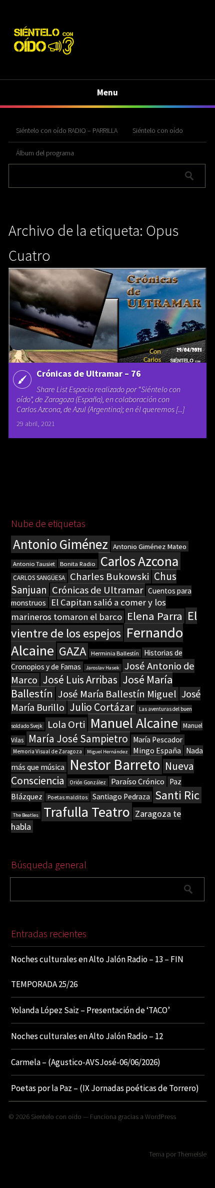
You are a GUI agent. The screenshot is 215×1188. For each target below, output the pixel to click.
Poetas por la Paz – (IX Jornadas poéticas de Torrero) (105, 1088)
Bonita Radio (78, 564)
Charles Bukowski (109, 576)
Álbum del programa (45, 152)
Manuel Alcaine (134, 723)
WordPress (160, 1116)
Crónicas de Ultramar (97, 590)
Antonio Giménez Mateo (149, 546)
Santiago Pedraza (121, 796)
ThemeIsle (192, 1154)
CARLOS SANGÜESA (39, 578)
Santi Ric (177, 795)
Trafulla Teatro (87, 812)
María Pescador (157, 739)
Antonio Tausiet (34, 564)
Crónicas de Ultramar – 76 (88, 373)
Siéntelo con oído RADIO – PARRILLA (67, 130)
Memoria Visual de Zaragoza (47, 751)
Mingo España (157, 750)
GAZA (72, 651)
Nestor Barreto (115, 764)
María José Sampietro (78, 738)
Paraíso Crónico (137, 781)
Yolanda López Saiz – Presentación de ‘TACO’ (90, 1010)
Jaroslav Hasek (103, 667)
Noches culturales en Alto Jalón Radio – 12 (87, 1036)
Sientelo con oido (56, 1116)
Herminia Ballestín (115, 653)
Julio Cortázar (102, 707)
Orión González (88, 782)
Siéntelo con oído (157, 130)
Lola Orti (66, 724)
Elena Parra (154, 616)
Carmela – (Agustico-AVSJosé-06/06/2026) (85, 1062)
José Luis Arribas (80, 679)
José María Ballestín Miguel (117, 693)
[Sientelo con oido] (43, 56)
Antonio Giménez (60, 544)
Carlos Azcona (139, 561)
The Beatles (25, 815)
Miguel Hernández (107, 751)
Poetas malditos (68, 797)
